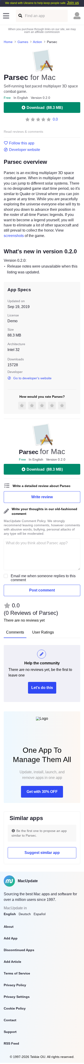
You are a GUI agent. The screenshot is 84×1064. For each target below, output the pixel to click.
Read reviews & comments (23, 132)
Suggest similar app (42, 852)
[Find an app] (20, 16)
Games (23, 42)
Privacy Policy (15, 985)
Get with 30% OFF (42, 791)
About (9, 926)
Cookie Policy (15, 1008)
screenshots (14, 235)
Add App (11, 938)
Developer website (24, 150)
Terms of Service (17, 973)
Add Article (12, 962)
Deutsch (25, 914)
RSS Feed (11, 1043)
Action (37, 42)
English (10, 914)
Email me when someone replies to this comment (43, 578)
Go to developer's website (32, 378)
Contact (10, 1020)
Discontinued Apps (19, 950)
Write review (42, 496)
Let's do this (42, 687)
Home (8, 42)
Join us (73, 2)
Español (40, 914)
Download (45, 107)
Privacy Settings (17, 997)
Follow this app (21, 143)
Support (10, 1032)
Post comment (42, 590)
